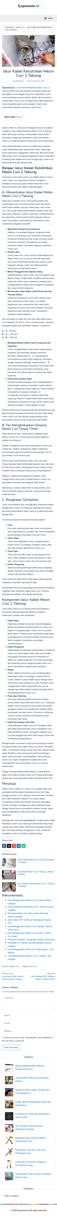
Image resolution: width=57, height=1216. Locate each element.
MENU (50, 18)
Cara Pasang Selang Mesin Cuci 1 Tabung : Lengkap (36, 884)
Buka (19, 117)
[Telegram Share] (19, 846)
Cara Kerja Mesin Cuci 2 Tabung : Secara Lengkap (35, 872)
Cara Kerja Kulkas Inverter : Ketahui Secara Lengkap (13, 976)
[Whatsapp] (23, 846)
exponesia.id (29, 820)
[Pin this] (14, 846)
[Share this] (4, 846)
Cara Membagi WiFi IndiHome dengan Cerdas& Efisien (43, 976)
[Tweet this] (9, 846)
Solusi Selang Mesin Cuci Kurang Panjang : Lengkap (35, 860)
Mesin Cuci (14, 966)
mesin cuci (32, 966)
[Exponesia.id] (28, 5)
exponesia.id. (23, 1210)
